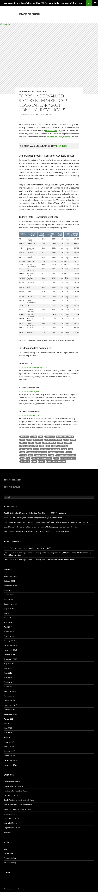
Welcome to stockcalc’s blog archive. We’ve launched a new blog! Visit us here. (43, 3)
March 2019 (9, 631)
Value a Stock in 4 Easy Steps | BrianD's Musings (22, 553)
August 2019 (9, 608)
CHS (66, 440)
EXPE (38, 443)
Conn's (23, 443)
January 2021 (9, 599)
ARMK (34, 437)
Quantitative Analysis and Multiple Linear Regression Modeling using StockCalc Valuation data (41, 527)
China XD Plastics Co (53, 440)
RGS (22, 458)
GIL (48, 446)
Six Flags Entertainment (42, 458)
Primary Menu (95, 3)
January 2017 (9, 751)
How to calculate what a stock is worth (59, 560)
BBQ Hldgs (50, 437)
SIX (28, 458)
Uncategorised (9, 814)
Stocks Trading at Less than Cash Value (19, 800)
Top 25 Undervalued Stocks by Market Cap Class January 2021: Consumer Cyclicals (43, 102)
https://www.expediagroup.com (33, 367)
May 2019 (8, 622)
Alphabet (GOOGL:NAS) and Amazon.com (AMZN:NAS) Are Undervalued (33, 518)
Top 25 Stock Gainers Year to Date (17, 809)
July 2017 (7, 723)
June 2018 (8, 673)
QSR (30, 455)
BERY (22, 440)
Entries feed (8, 853)
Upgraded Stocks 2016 (13, 827)
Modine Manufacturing (37, 452)
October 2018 (9, 654)
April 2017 (8, 737)
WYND (41, 461)
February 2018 (10, 691)
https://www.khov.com (29, 415)
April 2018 (8, 682)
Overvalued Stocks (11, 795)
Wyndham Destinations (56, 461)
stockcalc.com (51, 130)
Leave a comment (45, 115)
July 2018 (7, 668)
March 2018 (9, 687)
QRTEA (23, 455)
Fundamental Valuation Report (16, 791)
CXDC (31, 443)
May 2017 (8, 733)
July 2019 (7, 613)
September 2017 (10, 714)
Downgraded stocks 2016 (14, 786)
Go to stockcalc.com (13, 480)
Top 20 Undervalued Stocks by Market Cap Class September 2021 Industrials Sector (37, 531)
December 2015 (10, 760)
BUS (29, 440)
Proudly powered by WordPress (14, 889)
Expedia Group (49, 443)
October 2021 (9, 581)
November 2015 (10, 765)
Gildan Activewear (60, 446)
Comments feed (10, 858)
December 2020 (10, 604)
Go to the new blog (12, 487)
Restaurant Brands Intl (66, 455)
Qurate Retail (41, 455)
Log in (6, 849)
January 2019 (9, 641)
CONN (73, 440)
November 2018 (10, 650)
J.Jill (64, 449)
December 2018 (10, 645)
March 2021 (9, 595)
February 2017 (10, 746)
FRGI (42, 446)
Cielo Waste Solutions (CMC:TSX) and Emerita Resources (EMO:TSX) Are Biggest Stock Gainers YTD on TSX (46, 522)
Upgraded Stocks (10, 823)
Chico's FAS (38, 440)
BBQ (40, 437)
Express (68, 443)
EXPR (60, 443)
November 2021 (10, 576)
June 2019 (8, 618)
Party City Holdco (57, 452)
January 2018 (9, 696)
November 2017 (10, 705)
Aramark (24, 437)
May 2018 (8, 677)
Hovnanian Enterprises (50, 449)
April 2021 (8, 590)
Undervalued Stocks (28, 91)
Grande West (26, 449)
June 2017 (8, 728)
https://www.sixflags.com (30, 391)
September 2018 (10, 659)
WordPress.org (10, 863)
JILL (71, 449)
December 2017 (10, 700)
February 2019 (10, 636)
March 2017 (9, 742)
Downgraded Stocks (12, 781)
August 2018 (9, 664)
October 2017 (9, 710)
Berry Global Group (65, 437)
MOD (22, 452)
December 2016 (10, 756)
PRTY (69, 452)
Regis (51, 455)
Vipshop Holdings (68, 458)
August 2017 (9, 719)
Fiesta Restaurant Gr (29, 446)
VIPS (56, 458)
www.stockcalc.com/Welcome (58, 136)
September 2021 (10, 585)
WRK (34, 461)
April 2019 (8, 627)
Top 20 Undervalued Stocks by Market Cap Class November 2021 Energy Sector (35, 513)
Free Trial (61, 145)
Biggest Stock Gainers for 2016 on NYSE (35, 548)
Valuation (41, 91)
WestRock (25, 461)
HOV (36, 449)
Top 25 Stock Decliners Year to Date (18, 804)
